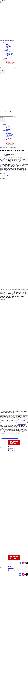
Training (8, 45)
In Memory (8, 47)
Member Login (11, 450)
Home (1, 147)
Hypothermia (9, 57)
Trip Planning (9, 54)
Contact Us (10, 449)
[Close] (2, 71)
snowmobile (15, 438)
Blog (4, 147)
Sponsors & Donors (10, 62)
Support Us (10, 448)
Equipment (8, 46)
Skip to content (3, 0)
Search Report (6, 155)
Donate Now (9, 61)
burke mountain (6, 438)
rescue (11, 438)
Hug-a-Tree (8, 52)
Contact (5, 58)
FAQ (7, 44)
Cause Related (9, 63)
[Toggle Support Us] (27, 140)
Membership (6, 49)
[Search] (0, 66)
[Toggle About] (27, 124)
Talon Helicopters (6, 173)
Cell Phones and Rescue (11, 55)
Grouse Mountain (21, 424)
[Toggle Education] (27, 131)
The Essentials (9, 53)
